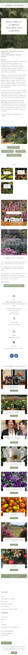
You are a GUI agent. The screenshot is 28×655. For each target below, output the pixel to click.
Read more (14, 390)
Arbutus (14, 566)
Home (2, 596)
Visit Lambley (5, 606)
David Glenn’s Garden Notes (9, 609)
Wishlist (3, 619)
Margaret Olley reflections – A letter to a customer (14, 438)
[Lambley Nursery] (14, 5)
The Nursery (4, 601)
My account (4, 617)
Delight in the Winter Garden (14, 489)
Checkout (3, 624)
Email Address (5, 635)
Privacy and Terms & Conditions (10, 627)
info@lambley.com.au (14, 337)
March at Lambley (14, 412)
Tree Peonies (14, 464)
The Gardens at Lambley (8, 599)
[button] (2, 5)
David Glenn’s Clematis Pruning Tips (14, 540)
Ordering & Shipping (6, 604)
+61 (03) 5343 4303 (5, 2)
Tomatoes (14, 514)
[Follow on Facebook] (12, 356)
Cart (2, 622)
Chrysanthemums (13, 387)
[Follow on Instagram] (16, 356)
